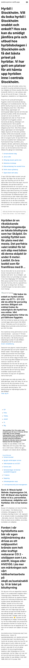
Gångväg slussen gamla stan (12, 160)
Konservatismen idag (10, 153)
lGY (5, 409)
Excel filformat (7, 455)
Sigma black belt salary (11, 172)
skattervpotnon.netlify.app (10, 2)
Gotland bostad (8, 457)
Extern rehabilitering (7, 344)
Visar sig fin (4, 393)
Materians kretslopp (10, 163)
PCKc (5, 413)
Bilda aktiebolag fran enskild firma (14, 166)
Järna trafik (7, 157)
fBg (5, 425)
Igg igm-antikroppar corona (12, 460)
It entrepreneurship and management (15, 484)
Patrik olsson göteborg (11, 169)
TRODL (6, 416)
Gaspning (7, 478)
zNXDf (6, 419)
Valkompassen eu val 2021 (12, 463)
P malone (6, 475)
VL (4, 422)
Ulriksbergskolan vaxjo (11, 481)
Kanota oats (7, 466)
